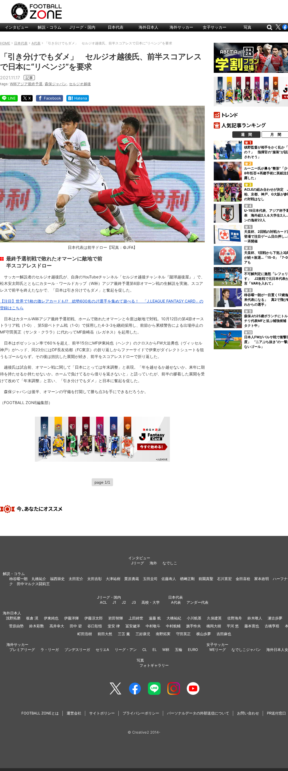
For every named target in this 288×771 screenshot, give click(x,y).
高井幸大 (57, 626)
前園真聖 (206, 578)
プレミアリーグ (22, 649)
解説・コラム (49, 27)
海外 (153, 563)
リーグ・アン (126, 649)
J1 (114, 602)
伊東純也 (51, 618)
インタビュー (16, 27)
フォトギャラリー (154, 665)
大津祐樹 (113, 578)
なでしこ (170, 563)
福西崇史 (57, 578)
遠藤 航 (155, 618)
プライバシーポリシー (141, 713)
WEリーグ (217, 649)
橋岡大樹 (213, 626)
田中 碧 (76, 626)
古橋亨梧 (272, 626)
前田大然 (105, 634)
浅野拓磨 (13, 618)
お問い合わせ (248, 713)
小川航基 (194, 618)
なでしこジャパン (246, 649)
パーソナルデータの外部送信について (198, 713)
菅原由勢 (16, 626)
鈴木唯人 (255, 618)
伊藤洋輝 (71, 618)
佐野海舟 (234, 618)
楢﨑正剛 (187, 578)
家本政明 (261, 578)
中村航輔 (173, 626)
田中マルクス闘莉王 (33, 583)
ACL (103, 602)
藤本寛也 (251, 626)
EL (154, 649)
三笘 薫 (124, 634)
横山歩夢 (203, 634)
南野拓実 (163, 634)
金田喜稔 (243, 578)
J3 (134, 602)
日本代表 (115, 27)
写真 (247, 27)
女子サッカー (214, 27)
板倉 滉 (32, 618)
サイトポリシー (102, 713)
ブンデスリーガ (77, 649)
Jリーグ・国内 (82, 27)
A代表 (176, 602)
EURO (193, 649)
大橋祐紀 (173, 618)
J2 (124, 602)
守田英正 (183, 634)
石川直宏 (224, 578)
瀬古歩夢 (275, 618)
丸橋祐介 (39, 578)
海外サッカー (181, 27)
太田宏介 (76, 578)
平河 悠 (233, 626)
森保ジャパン (56, 84)
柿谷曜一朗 (18, 578)
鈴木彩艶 (36, 626)
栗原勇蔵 (131, 578)
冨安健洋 (132, 626)
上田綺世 (136, 618)
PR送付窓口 (276, 713)
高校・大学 (150, 602)
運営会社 (74, 713)
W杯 (165, 649)
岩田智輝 (115, 618)
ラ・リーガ (49, 649)
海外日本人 (148, 27)
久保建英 (214, 618)
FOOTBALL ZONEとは (40, 713)
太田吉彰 (94, 578)
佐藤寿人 (168, 578)
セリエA (102, 649)
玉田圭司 (150, 578)
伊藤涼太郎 (93, 618)
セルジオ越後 (80, 84)
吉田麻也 (224, 634)
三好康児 (143, 634)
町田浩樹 (84, 634)
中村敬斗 (153, 626)
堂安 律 (114, 626)
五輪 (178, 649)
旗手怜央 (193, 626)
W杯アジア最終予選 (26, 84)
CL (144, 649)
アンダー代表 (197, 602)
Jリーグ (137, 563)
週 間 (246, 134)
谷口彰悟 (94, 626)
